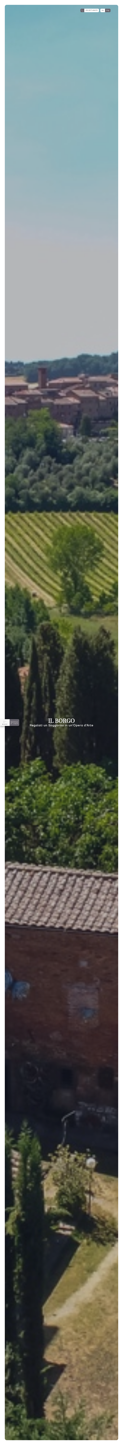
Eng (107, 10)
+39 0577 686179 (91, 10)
